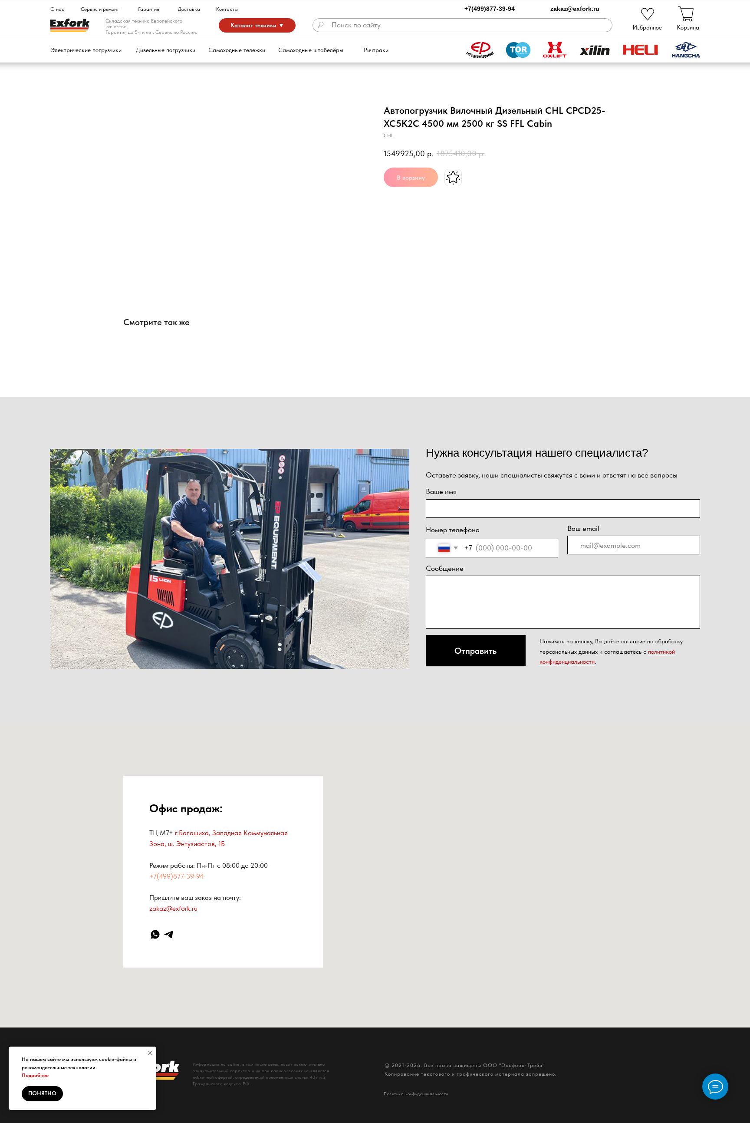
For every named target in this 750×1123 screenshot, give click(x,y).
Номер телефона (453, 529)
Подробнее (35, 1075)
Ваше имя (441, 491)
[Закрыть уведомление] (149, 1053)
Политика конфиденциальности (416, 1093)
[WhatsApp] (155, 934)
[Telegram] (168, 934)
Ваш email (583, 528)
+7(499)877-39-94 (489, 8)
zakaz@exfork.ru (574, 8)
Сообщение (445, 568)
